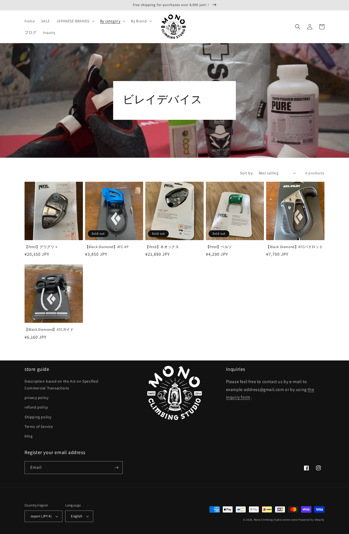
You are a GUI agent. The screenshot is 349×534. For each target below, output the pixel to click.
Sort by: (246, 173)
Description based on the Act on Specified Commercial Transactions (61, 384)
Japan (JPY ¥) (41, 516)
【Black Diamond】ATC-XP (107, 247)
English (76, 516)
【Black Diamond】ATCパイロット (294, 247)
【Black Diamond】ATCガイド (49, 329)
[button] (75, 21)
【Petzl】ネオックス (162, 247)
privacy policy (36, 397)
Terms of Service (39, 426)
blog (28, 436)
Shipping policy (38, 416)
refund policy (36, 407)
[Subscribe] (116, 467)
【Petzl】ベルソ (219, 247)
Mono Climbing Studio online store (276, 519)
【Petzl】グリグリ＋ (41, 247)
